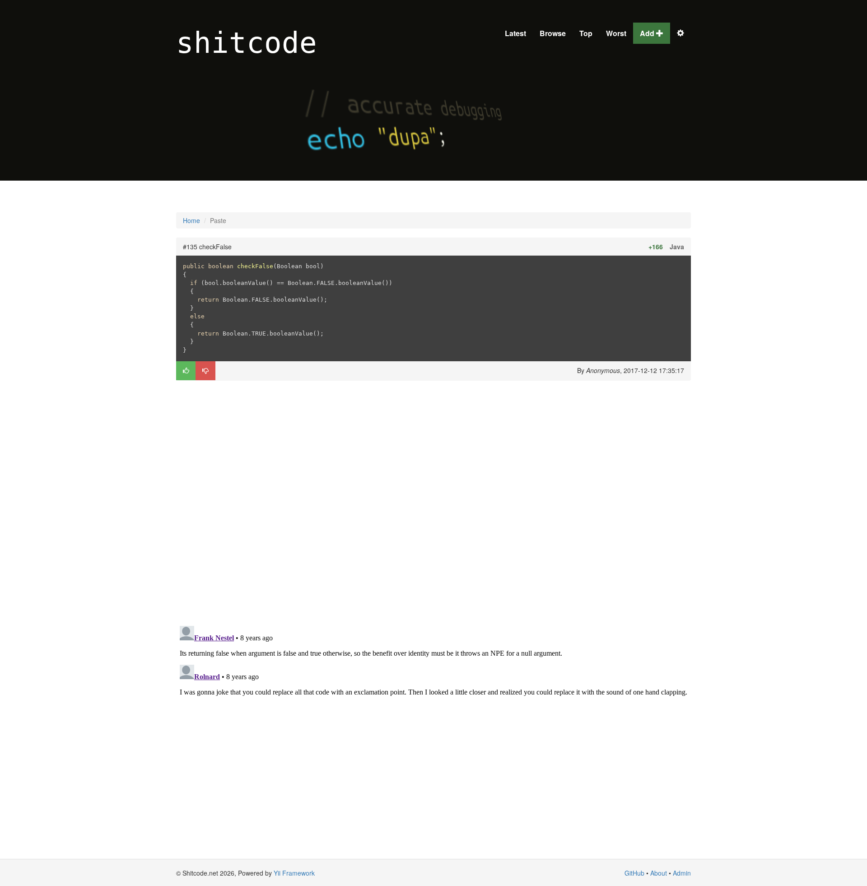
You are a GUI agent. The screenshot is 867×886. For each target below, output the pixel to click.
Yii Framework (294, 872)
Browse (553, 33)
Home (191, 220)
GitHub (634, 872)
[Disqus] (433, 502)
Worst (616, 33)
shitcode (246, 43)
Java (677, 246)
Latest (515, 33)
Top (585, 33)
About (658, 872)
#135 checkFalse (207, 246)
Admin (682, 872)
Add (648, 33)
